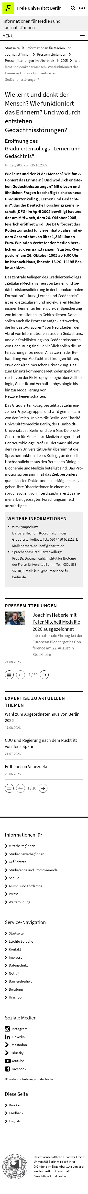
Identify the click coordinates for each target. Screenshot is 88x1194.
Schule (14, 877)
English (14, 1121)
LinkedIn (18, 1036)
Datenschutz (18, 965)
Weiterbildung (19, 902)
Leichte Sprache (21, 941)
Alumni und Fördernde (25, 886)
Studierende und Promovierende (33, 870)
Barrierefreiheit (20, 981)
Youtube (18, 1060)
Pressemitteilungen (51, 54)
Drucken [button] (15, 1105)
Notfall (14, 973)
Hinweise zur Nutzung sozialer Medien (30, 1079)
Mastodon (19, 1044)
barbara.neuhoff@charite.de (42, 545)
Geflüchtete (17, 861)
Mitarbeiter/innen (22, 845)
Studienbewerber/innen (26, 854)
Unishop (15, 997)
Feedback (16, 1113)
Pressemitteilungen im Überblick (29, 60)
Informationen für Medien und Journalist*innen (31, 24)
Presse (13, 893)
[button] (9, 675)
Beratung (16, 989)
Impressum (17, 957)
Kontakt (15, 949)
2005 (64, 60)
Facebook (19, 1068)
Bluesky (17, 1052)
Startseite (12, 48)
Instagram (19, 1028)
